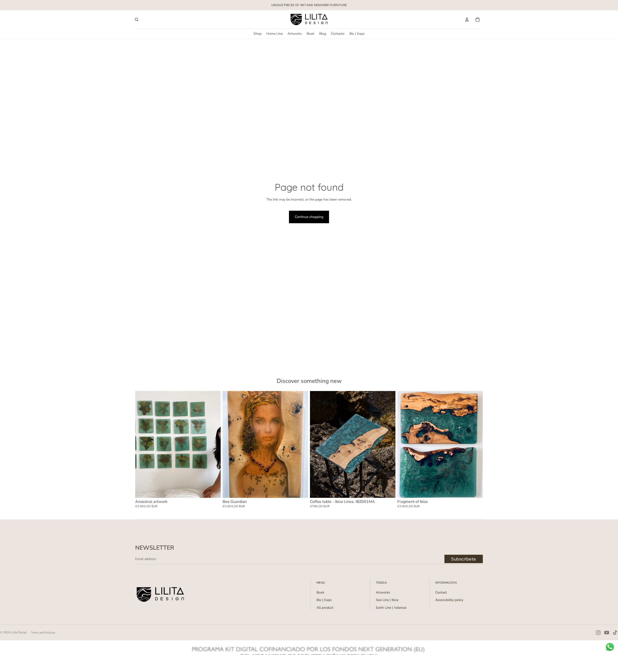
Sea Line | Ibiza (387, 600)
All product (324, 607)
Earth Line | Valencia (391, 607)
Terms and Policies (43, 633)
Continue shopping (309, 217)
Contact (441, 592)
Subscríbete (463, 559)
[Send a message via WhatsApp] (610, 647)
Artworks (383, 592)
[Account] (467, 19)
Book (320, 592)
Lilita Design (19, 632)
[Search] (136, 19)
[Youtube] (607, 632)
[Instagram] (598, 632)
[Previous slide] (142, 444)
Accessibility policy (449, 600)
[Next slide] (213, 444)
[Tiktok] (615, 632)
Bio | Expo (324, 600)
